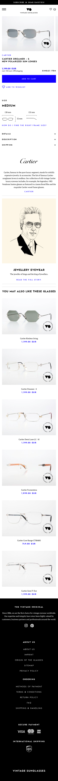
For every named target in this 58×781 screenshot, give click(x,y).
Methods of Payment (29, 686)
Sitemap (29, 665)
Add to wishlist (16, 87)
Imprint (29, 654)
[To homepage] (29, 9)
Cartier (29, 191)
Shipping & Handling (29, 708)
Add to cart (29, 79)
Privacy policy (29, 671)
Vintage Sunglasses (29, 12)
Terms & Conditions (29, 692)
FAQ (29, 702)
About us (29, 649)
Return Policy (29, 697)
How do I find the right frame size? (24, 125)
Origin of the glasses (29, 660)
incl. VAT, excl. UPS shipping (12, 71)
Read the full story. (29, 280)
